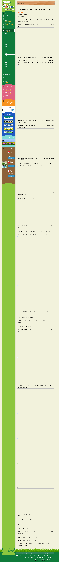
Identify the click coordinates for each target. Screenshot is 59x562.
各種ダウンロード (8, 75)
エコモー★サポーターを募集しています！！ (10, 102)
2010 (6, 66)
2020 (6, 44)
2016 (6, 53)
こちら (7, 179)
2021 (6, 42)
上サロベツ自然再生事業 (9, 27)
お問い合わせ (7, 82)
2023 (6, 37)
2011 (6, 64)
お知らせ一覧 (7, 31)
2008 (6, 71)
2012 (6, 62)
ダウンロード (11, 158)
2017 (6, 51)
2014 (6, 57)
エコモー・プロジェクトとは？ (9, 20)
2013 (6, 60)
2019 (6, 46)
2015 (6, 55)
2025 (6, 33)
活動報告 (8, 96)
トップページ (7, 16)
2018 (6, 48)
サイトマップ (7, 79)
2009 (6, 68)
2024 (6, 35)
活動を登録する (8, 90)
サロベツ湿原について (9, 24)
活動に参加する (8, 93)
